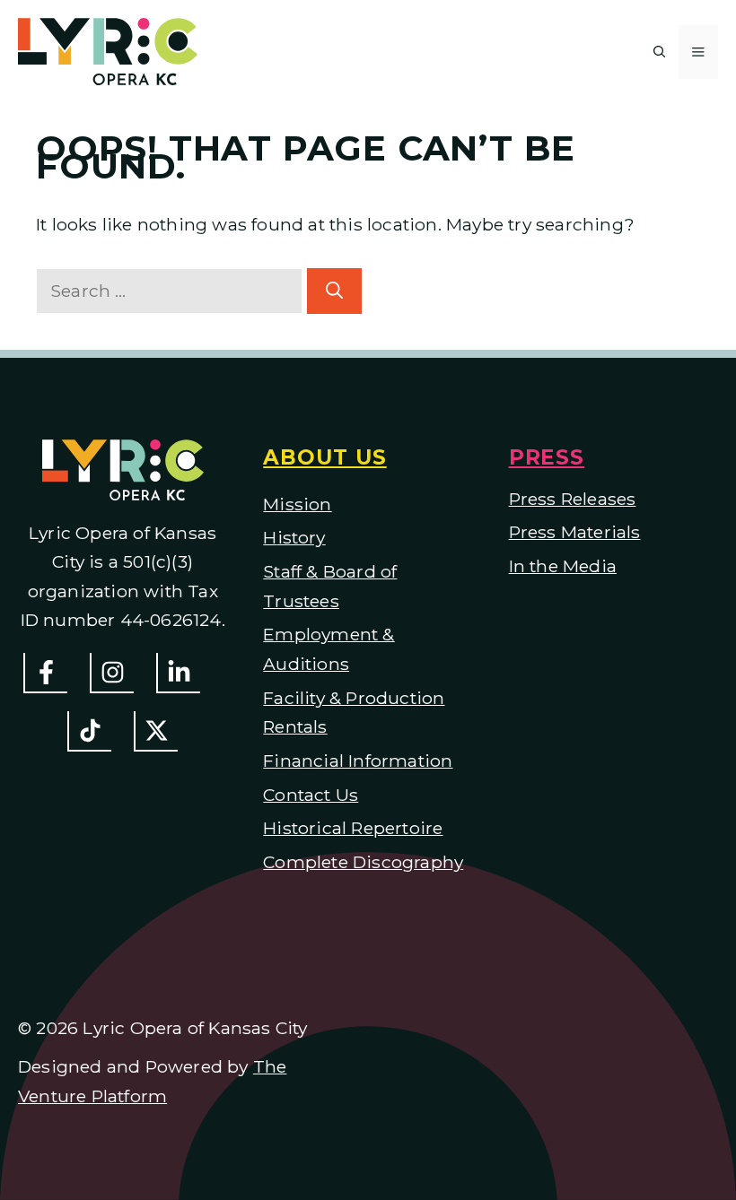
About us (324, 457)
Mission (297, 504)
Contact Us (310, 794)
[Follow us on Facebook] (45, 673)
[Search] (334, 291)
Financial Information (357, 760)
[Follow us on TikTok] (89, 731)
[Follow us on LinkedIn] (178, 673)
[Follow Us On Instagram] (112, 673)
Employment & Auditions (328, 648)
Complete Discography (363, 862)
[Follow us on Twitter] (156, 731)
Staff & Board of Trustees (330, 586)
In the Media (563, 566)
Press (547, 457)
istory (301, 537)
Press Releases (572, 498)
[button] (659, 52)
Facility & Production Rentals (353, 712)
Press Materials (575, 532)
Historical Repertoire (352, 828)
